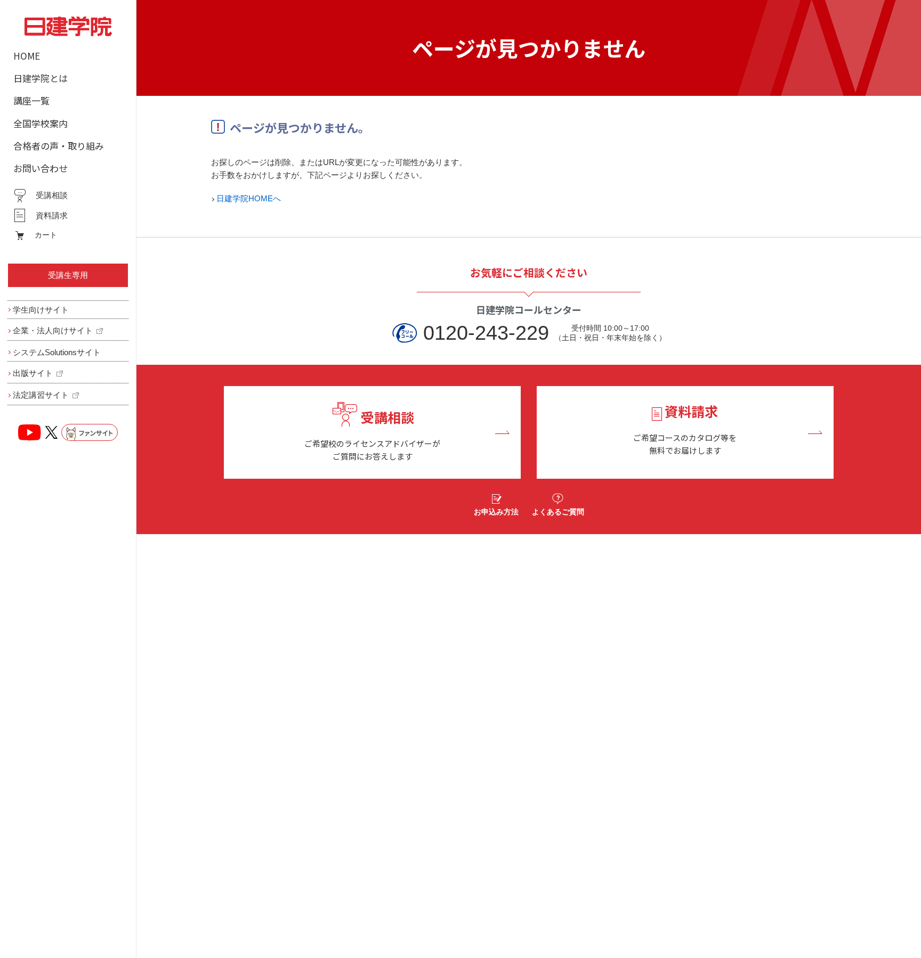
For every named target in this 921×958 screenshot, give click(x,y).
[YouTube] (30, 432)
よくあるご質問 (558, 511)
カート (46, 235)
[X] (51, 432)
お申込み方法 (496, 511)
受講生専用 (68, 275)
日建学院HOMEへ (248, 198)
